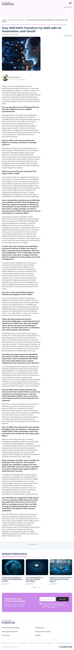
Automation (26, 24)
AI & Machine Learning (11, 24)
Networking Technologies (10, 628)
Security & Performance (43, 631)
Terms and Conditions (47, 643)
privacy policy (51, 607)
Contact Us (13, 643)
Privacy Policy (34, 643)
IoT (49, 24)
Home (4, 20)
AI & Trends (6, 635)
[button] (32, 587)
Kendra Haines (15, 77)
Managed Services (59, 24)
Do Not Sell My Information (64, 643)
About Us (4, 643)
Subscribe (62, 599)
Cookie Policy (23, 643)
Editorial (37, 635)
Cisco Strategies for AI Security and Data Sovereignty (34, 579)
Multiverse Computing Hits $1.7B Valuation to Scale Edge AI (60, 579)
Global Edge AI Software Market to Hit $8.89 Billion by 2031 (12, 579)
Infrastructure (39, 628)
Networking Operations (16, 20)
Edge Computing (39, 24)
